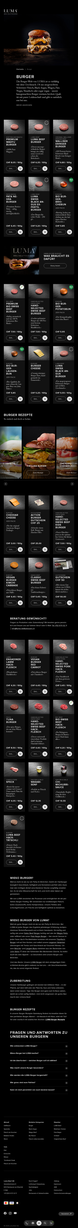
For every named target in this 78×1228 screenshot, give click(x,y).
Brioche (17, 949)
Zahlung (56, 1181)
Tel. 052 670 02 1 (59, 626)
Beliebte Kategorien (36, 1122)
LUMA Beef (57, 1125)
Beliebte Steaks (9, 1135)
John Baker (15, 952)
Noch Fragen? (33, 1181)
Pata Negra (57, 1132)
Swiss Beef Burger (32, 933)
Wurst (6, 1139)
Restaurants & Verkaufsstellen (39, 1193)
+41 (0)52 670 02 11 (10, 1193)
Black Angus (33, 1129)
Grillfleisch (7, 1125)
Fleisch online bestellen (36, 1139)
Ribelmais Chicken (60, 1129)
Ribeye (6, 1157)
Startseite (20, 69)
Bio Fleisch (32, 1135)
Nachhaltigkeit (33, 1187)
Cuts (5, 1147)
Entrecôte (7, 1153)
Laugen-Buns (31, 949)
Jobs (30, 1190)
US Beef (56, 1135)
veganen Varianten (57, 942)
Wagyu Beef (33, 1132)
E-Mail (6, 1190)
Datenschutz (58, 1190)
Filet (5, 1150)
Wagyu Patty (62, 933)
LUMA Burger (36, 962)
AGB (55, 1187)
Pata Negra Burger (39, 936)
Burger (31, 1125)
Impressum (57, 1184)
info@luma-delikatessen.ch (23, 629)
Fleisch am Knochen (10, 1132)
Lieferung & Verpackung (37, 1184)
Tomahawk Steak (9, 1160)
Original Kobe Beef (60, 1139)
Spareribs (7, 1129)
